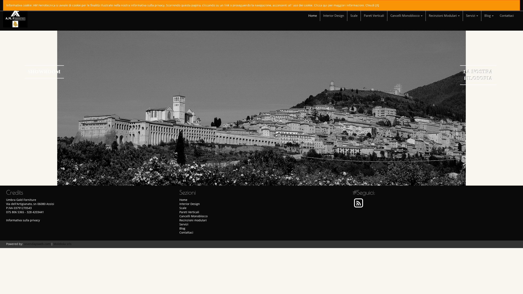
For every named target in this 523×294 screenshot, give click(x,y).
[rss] (358, 203)
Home (312, 15)
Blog (488, 15)
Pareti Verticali (374, 15)
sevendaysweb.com (37, 244)
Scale (354, 15)
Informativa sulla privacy (23, 220)
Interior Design (333, 15)
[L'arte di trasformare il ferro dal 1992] (261, 108)
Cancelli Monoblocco (405, 15)
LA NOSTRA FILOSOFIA (478, 75)
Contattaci (507, 15)
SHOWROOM (44, 71)
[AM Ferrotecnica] (15, 14)
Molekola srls (63, 244)
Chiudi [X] (372, 5)
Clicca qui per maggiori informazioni (339, 5)
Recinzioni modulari (443, 15)
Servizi (471, 15)
